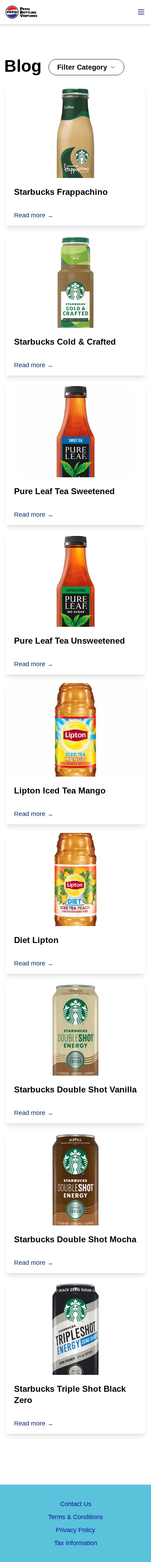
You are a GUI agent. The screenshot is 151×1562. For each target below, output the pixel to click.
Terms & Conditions (75, 1516)
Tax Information (75, 1543)
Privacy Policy (75, 1530)
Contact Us (75, 1503)
